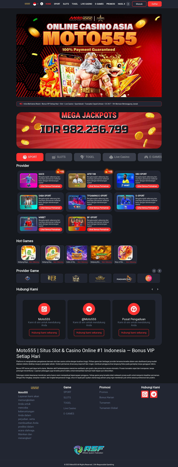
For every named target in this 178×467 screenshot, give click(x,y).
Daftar (155, 4)
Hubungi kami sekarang (44, 332)
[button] (35, 4)
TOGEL (75, 4)
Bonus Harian (106, 397)
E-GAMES (99, 4)
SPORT (57, 4)
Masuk (139, 4)
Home (48, 4)
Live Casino (86, 4)
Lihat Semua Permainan (50, 186)
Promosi (110, 4)
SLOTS (66, 4)
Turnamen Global (108, 408)
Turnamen (104, 402)
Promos (103, 392)
